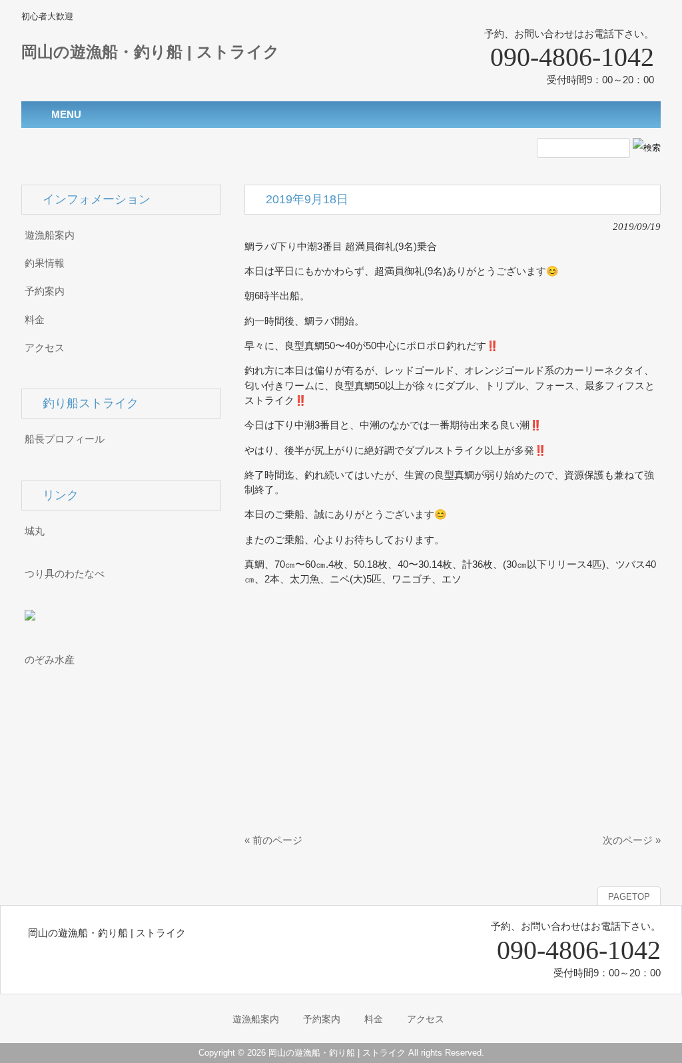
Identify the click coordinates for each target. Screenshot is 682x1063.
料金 (35, 320)
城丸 (35, 531)
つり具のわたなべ (65, 573)
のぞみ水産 (50, 659)
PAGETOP (629, 897)
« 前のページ (273, 840)
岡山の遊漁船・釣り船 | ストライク (150, 52)
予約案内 (45, 291)
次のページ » (632, 840)
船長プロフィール (65, 439)
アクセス (45, 348)
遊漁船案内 (50, 235)
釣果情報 (45, 263)
